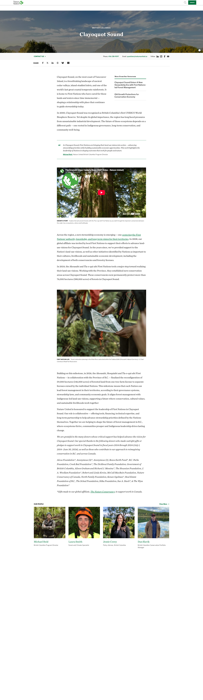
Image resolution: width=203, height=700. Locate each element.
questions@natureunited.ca (137, 56)
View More (163, 504)
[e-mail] (68, 63)
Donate (192, 2)
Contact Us (39, 56)
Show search (185, 2)
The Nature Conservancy (102, 491)
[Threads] (57, 63)
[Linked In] (52, 63)
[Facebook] (42, 63)
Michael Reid (67, 154)
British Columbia (101, 28)
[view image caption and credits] (199, 49)
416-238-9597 (113, 56)
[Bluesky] (63, 63)
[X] (47, 63)
